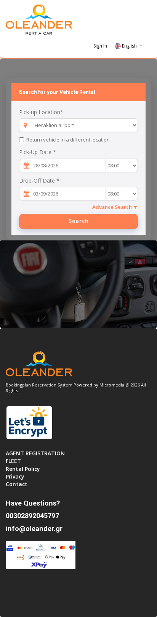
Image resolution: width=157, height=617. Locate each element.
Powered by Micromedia (99, 385)
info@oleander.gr (34, 529)
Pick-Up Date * (37, 152)
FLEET (13, 460)
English (129, 46)
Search (79, 220)
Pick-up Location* (41, 112)
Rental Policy (23, 468)
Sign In (100, 46)
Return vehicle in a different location (68, 139)
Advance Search (115, 207)
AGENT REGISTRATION (35, 453)
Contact (16, 484)
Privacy (15, 476)
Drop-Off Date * (39, 180)
